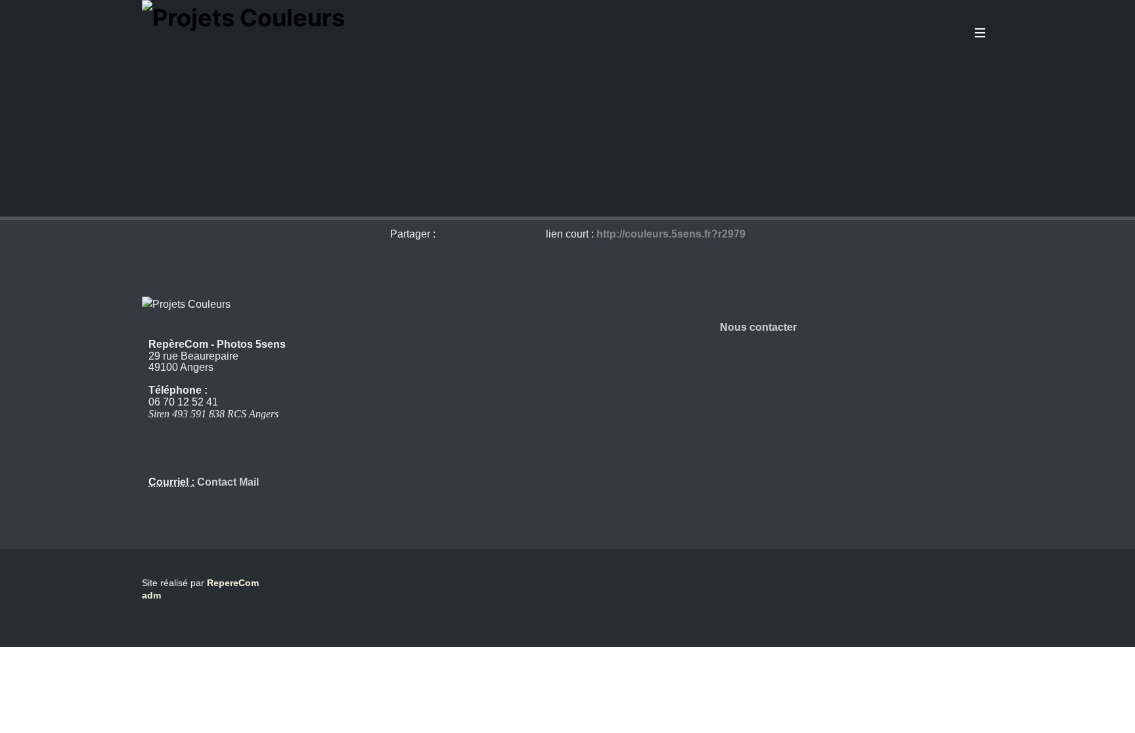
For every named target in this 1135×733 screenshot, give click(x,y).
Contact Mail (226, 482)
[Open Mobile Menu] (980, 33)
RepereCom (233, 582)
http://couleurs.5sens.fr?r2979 (671, 234)
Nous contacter (758, 327)
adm (151, 595)
